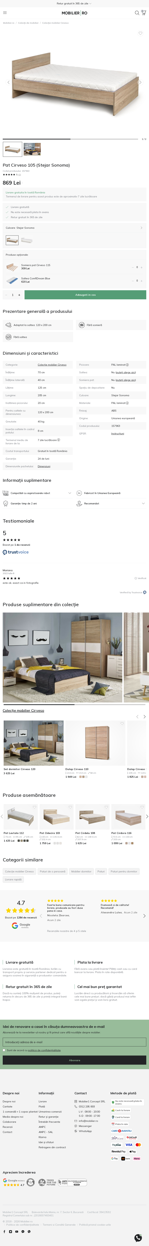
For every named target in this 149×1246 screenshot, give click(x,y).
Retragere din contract (52, 1147)
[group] (66, 913)
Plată (42, 1106)
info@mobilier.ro (88, 1121)
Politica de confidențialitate (22, 1224)
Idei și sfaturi (46, 1142)
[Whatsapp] (30, 1231)
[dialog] (51, 194)
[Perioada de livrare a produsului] (58, 441)
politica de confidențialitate (44, 1050)
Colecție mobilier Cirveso (55, 22)
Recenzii (8, 1127)
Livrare (43, 1101)
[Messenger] (24, 1231)
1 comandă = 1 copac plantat (20, 1111)
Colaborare (9, 1121)
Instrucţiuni (117, 433)
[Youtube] (18, 1231)
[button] (74, 3)
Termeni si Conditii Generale (59, 1224)
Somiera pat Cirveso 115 (35, 265)
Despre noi (9, 1101)
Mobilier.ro (8, 22)
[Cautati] (137, 12)
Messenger (85, 1126)
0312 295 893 (87, 1106)
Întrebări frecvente (49, 1121)
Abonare (74, 1060)
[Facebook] (6, 1231)
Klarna (42, 1137)
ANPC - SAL (46, 1132)
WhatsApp (85, 1131)
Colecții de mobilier (28, 22)
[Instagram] (12, 1231)
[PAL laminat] (127, 364)
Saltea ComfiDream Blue (35, 278)
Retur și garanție (49, 1116)
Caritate (7, 1106)
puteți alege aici (125, 372)
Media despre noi (13, 1116)
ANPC (42, 1127)
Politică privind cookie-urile (95, 1224)
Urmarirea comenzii (50, 1111)
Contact (7, 1132)
